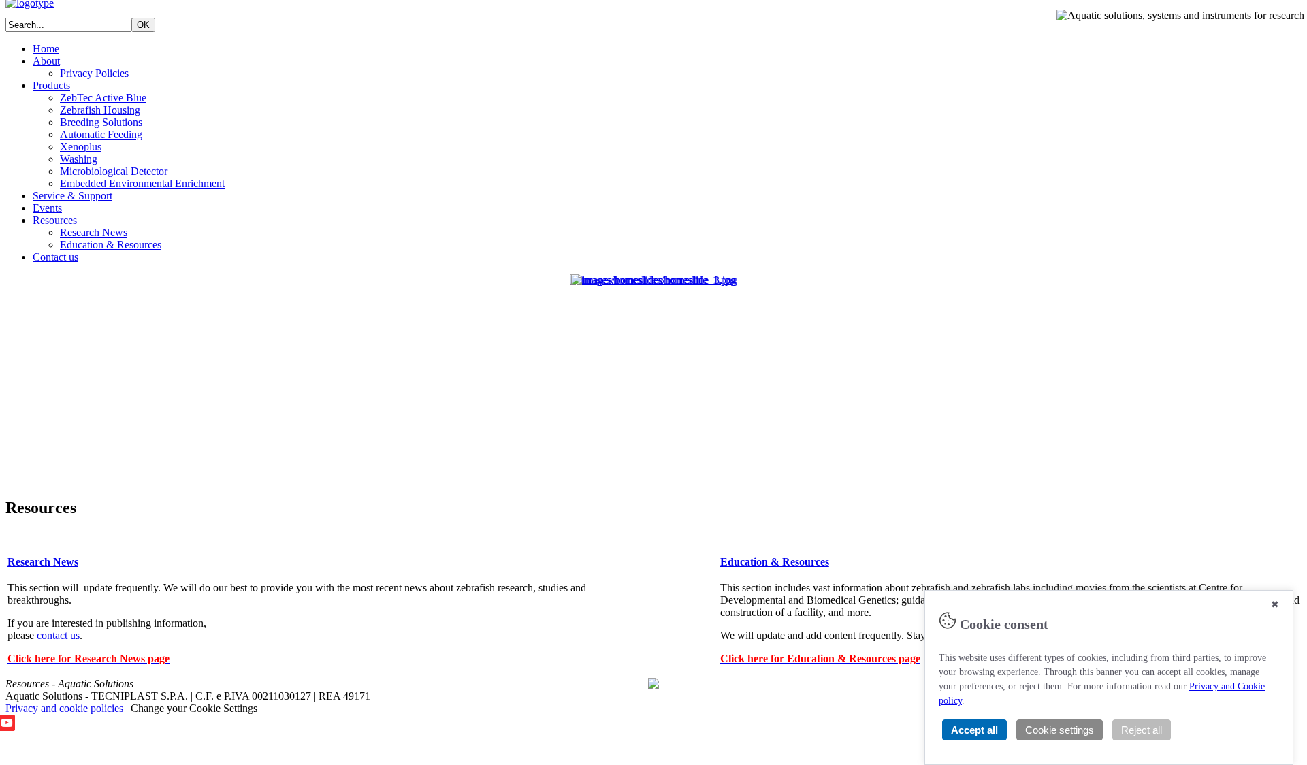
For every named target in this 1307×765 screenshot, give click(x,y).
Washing (78, 159)
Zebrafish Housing (100, 110)
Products (51, 85)
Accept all (974, 730)
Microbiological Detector (113, 171)
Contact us (55, 257)
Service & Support (72, 195)
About (46, 61)
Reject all (1141, 730)
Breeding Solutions (101, 122)
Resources (55, 220)
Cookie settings (1059, 730)
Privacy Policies (94, 73)
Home (46, 48)
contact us (58, 635)
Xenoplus (80, 146)
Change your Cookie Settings (194, 708)
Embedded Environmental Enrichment (142, 183)
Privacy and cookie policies (64, 708)
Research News (93, 232)
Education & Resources (110, 244)
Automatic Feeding (101, 134)
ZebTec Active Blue (103, 97)
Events (47, 208)
